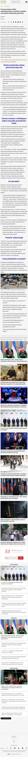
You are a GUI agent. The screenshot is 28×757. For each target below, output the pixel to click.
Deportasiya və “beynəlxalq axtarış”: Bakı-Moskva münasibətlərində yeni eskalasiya (14, 497)
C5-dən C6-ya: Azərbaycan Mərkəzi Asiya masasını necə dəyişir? (14, 429)
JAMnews (3, 16)
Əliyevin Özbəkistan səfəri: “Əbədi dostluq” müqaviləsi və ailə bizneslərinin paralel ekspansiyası (14, 360)
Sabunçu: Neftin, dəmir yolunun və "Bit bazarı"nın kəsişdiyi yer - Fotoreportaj (11, 713)
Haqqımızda (14, 736)
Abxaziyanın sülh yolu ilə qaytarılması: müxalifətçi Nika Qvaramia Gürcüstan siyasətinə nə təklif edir (14, 406)
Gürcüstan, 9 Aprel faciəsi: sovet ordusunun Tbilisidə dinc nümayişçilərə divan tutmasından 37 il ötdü (13, 701)
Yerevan (2, 18)
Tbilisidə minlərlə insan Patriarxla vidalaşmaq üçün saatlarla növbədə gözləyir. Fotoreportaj (13, 707)
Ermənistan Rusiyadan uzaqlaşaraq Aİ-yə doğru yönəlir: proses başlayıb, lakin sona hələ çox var (13, 543)
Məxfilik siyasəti (14, 745)
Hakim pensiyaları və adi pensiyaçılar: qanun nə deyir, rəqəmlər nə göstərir (13, 520)
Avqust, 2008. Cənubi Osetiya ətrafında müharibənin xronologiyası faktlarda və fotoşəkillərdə (11, 687)
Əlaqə (14, 740)
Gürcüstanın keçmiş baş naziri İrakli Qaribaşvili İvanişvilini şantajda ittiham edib (13, 451)
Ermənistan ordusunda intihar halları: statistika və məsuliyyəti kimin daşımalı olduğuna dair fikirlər (14, 474)
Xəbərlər (14, 618)
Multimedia (14, 668)
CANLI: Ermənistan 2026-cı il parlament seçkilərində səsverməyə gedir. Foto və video (12, 694)
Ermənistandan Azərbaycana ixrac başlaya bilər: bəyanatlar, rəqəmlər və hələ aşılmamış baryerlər (13, 383)
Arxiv (2, 6)
